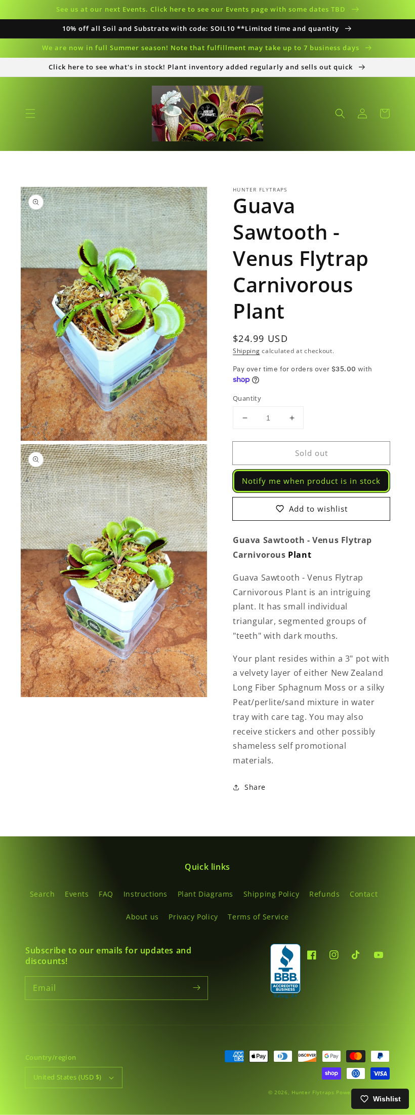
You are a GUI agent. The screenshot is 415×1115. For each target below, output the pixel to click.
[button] (30, 113)
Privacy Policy (193, 916)
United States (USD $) (67, 1077)
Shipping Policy (271, 894)
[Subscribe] (196, 988)
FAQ (106, 894)
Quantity (247, 398)
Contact (364, 894)
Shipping (246, 351)
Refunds (324, 894)
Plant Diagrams (205, 894)
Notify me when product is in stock (311, 481)
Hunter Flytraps (314, 1092)
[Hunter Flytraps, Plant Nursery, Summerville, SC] (285, 971)
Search (42, 894)
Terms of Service (258, 916)
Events (77, 894)
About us (142, 916)
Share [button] (255, 787)
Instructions (145, 894)
